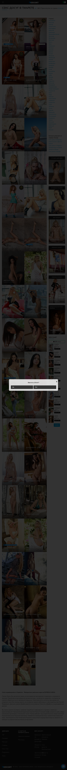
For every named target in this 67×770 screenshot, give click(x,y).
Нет (36, 387)
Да (13, 387)
